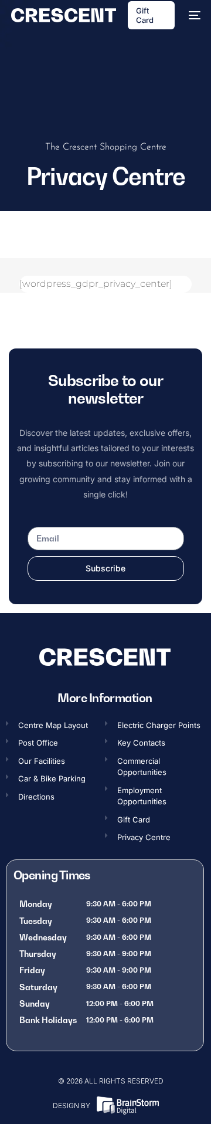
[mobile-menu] (193, 15)
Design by (71, 1105)
